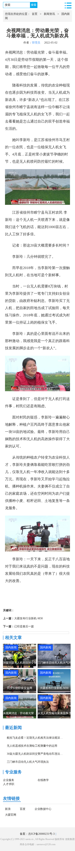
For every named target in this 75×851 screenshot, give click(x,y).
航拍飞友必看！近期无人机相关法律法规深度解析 (37, 737)
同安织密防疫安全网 (19, 688)
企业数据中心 (43, 809)
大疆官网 (10, 814)
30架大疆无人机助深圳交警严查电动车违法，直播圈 (39, 753)
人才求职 (8, 784)
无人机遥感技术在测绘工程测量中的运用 (32, 745)
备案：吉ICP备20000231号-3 (37, 833)
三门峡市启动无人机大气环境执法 (28, 761)
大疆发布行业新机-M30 (28, 618)
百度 (22, 809)
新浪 (8, 809)
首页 (34, 13)
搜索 (33, 4)
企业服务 (8, 780)
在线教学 (43, 780)
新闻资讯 (49, 13)
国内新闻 (11, 647)
